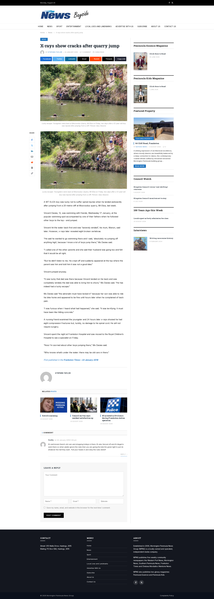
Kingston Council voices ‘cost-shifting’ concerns (151, 188)
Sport (59, 26)
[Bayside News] (65, 14)
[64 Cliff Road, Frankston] (154, 129)
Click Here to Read (157, 54)
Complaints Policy (167, 596)
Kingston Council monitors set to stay (150, 198)
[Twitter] (32, 145)
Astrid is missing (49, 416)
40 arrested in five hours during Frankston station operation (113, 418)
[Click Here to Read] (140, 61)
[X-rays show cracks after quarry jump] (83, 92)
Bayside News (141, 147)
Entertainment (73, 26)
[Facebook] (32, 140)
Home (40, 26)
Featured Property (144, 138)
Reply (123, 454)
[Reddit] (32, 162)
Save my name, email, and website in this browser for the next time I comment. (78, 508)
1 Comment (86, 52)
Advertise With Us (125, 26)
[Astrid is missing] (53, 405)
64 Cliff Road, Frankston (147, 143)
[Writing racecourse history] (140, 243)
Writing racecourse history (161, 238)
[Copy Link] (32, 173)
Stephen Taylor (55, 52)
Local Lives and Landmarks (98, 26)
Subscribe (142, 26)
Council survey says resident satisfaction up (82, 417)
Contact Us (170, 26)
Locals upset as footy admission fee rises (151, 218)
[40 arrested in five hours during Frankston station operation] (113, 405)
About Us (155, 26)
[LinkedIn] (32, 151)
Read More (139, 166)
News (49, 26)
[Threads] (32, 167)
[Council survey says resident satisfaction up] (83, 405)
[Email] (32, 156)
